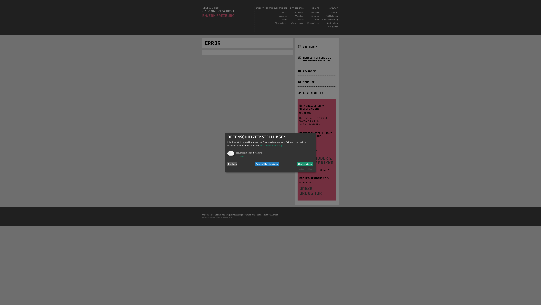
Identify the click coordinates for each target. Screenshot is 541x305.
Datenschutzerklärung (271, 145)
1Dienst (240, 156)
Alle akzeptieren (305, 164)
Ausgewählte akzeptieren (267, 164)
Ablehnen (232, 164)
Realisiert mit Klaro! (305, 169)
